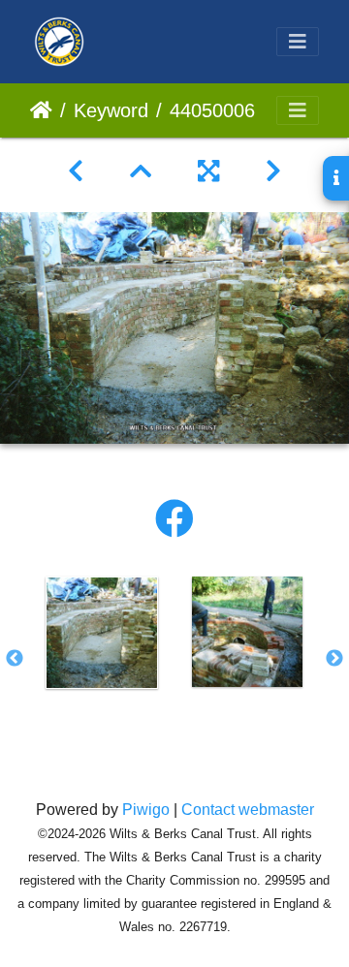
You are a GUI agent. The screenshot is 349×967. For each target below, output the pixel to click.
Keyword (111, 110)
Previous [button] (14, 659)
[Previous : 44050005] (76, 171)
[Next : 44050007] (273, 171)
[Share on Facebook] (174, 519)
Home (41, 110)
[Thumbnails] (140, 171)
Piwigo (146, 809)
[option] (101, 633)
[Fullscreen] (208, 171)
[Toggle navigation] (297, 41)
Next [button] (334, 659)
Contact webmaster (247, 809)
